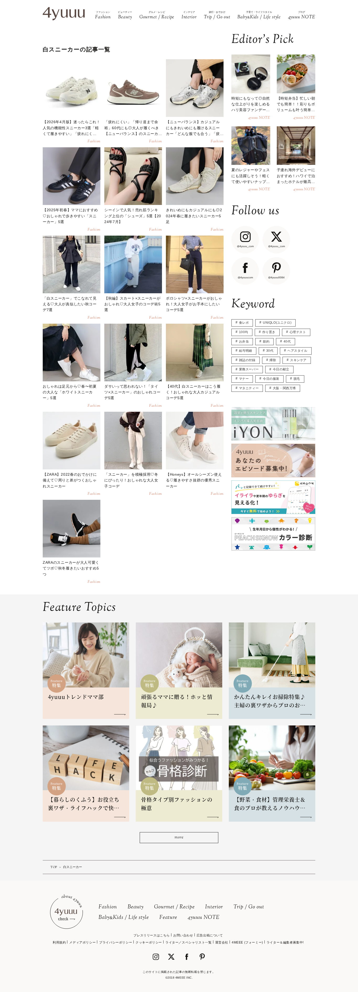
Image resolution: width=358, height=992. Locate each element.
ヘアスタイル (297, 351)
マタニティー (249, 388)
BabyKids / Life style (124, 917)
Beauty (136, 907)
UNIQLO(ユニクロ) (277, 322)
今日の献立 (281, 369)
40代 (287, 341)
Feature (168, 917)
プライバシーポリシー (115, 942)
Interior (214, 907)
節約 (266, 341)
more (179, 837)
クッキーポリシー (148, 942)
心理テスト (298, 332)
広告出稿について (210, 935)
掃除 (272, 360)
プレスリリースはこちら (151, 935)
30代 (270, 351)
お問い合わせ (183, 935)
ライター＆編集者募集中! (285, 942)
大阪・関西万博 (284, 388)
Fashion (108, 907)
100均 (243, 332)
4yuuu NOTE (204, 917)
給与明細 (245, 351)
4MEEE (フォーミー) (247, 942)
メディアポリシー (82, 942)
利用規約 (59, 942)
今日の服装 (271, 379)
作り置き (268, 332)
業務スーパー (249, 369)
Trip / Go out (249, 907)
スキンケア (298, 360)
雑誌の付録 (247, 360)
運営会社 (221, 942)
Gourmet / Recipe (174, 907)
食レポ (244, 322)
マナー (244, 379)
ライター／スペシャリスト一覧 (188, 942)
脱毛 (297, 379)
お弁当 (244, 341)
